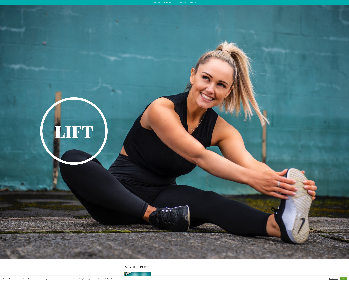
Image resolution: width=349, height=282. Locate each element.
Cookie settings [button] (333, 279)
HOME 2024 (156, 2)
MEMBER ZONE (169, 2)
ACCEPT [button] (343, 279)
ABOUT (191, 2)
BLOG (182, 2)
